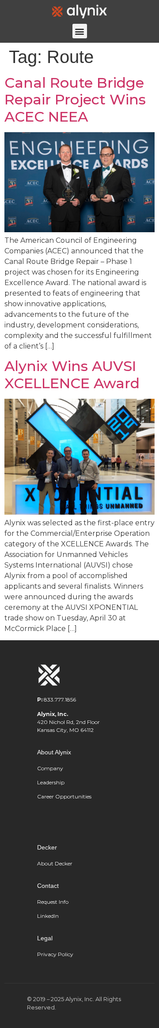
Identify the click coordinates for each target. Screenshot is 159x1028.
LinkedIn (48, 916)
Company (50, 768)
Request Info (52, 901)
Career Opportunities (64, 796)
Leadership (51, 782)
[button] (79, 31)
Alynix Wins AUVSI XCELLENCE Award (72, 374)
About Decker (54, 863)
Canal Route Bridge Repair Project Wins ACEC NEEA (75, 99)
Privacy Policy (55, 954)
